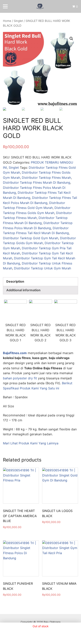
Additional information (23, 290)
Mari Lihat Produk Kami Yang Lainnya (30, 443)
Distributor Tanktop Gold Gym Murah (30, 238)
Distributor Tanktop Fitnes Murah (46, 178)
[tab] (40, 281)
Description (15, 281)
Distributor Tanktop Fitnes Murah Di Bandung (36, 182)
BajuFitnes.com (15, 353)
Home (7, 21)
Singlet (18, 21)
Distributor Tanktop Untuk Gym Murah (42, 268)
